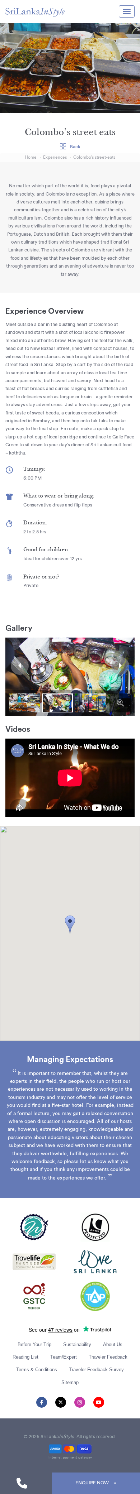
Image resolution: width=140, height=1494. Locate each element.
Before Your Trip (34, 1344)
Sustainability (77, 1344)
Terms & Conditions (36, 1369)
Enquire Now (92, 1482)
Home (31, 157)
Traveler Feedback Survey (96, 1369)
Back (74, 146)
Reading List (25, 1357)
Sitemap (70, 1382)
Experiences (55, 157)
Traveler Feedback (108, 1357)
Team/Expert (63, 1357)
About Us (112, 1344)
